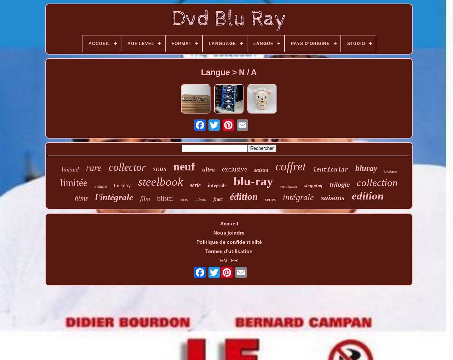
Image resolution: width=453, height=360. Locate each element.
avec (184, 199)
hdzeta (200, 199)
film (145, 198)
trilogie (339, 184)
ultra (208, 169)
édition (244, 196)
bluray (366, 168)
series (270, 199)
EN (223, 260)
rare (94, 168)
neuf (184, 166)
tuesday (122, 185)
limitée (73, 183)
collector (127, 167)
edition (368, 196)
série (195, 185)
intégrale (298, 197)
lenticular (330, 170)
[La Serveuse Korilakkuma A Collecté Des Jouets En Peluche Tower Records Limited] (262, 99)
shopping (313, 185)
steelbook (160, 181)
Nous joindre (229, 233)
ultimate (100, 187)
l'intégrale (114, 197)
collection (377, 182)
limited (70, 169)
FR (234, 260)
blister (165, 198)
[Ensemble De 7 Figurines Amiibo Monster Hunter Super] (196, 99)
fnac (218, 199)
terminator (288, 186)
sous (159, 168)
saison (261, 170)
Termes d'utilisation (229, 251)
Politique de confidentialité (229, 242)
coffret (290, 166)
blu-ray (253, 181)
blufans (390, 171)
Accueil (229, 223)
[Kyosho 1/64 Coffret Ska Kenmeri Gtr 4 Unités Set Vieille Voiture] (229, 99)
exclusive (234, 169)
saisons (333, 197)
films (81, 197)
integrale (217, 185)
